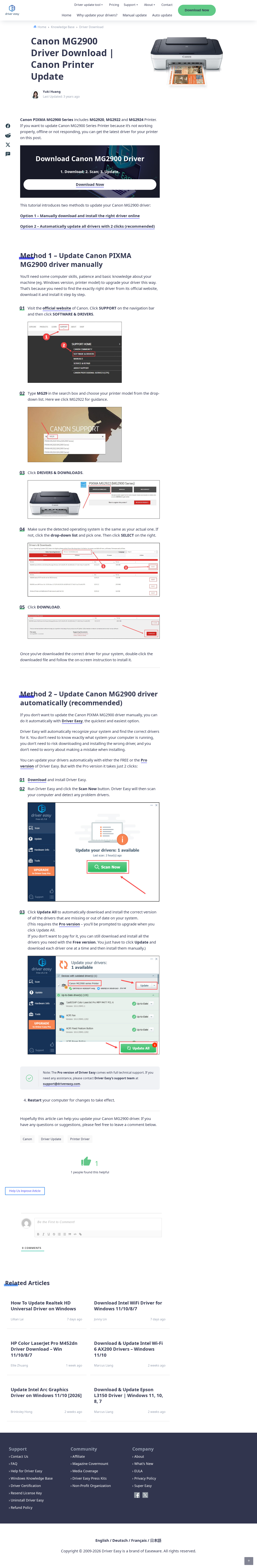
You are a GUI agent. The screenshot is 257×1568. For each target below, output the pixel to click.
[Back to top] (248, 1561)
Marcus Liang (103, 1365)
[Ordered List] (59, 1234)
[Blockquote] (69, 1234)
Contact (167, 5)
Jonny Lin (100, 1319)
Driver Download (91, 27)
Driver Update (51, 1139)
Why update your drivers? (97, 15)
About (148, 5)
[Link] (80, 1234)
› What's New (142, 1463)
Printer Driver (80, 1139)
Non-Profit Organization (91, 1485)
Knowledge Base (63, 27)
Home (66, 15)
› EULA (137, 1471)
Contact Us (19, 1456)
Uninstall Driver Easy (27, 1500)
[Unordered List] (64, 1234)
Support (129, 5)
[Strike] (54, 1234)
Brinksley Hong (21, 1412)
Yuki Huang (52, 92)
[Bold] (38, 1234)
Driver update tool (87, 5)
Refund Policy (21, 1507)
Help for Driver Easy (26, 1471)
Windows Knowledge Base (32, 1478)
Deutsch (120, 1540)
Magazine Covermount (90, 1463)
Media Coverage (85, 1471)
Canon (27, 1139)
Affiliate (78, 1456)
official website (57, 308)
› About (138, 1456)
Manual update (135, 15)
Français (139, 1540)
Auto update (162, 15)
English (102, 1540)
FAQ (14, 1463)
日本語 (155, 1540)
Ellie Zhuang (19, 1365)
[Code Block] (75, 1234)
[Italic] (43, 1234)
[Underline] (48, 1234)
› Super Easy (142, 1485)
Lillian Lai (17, 1319)
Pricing (114, 5)
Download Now (197, 10)
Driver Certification (26, 1485)
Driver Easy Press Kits (89, 1478)
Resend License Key (26, 1493)
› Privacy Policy (144, 1478)
